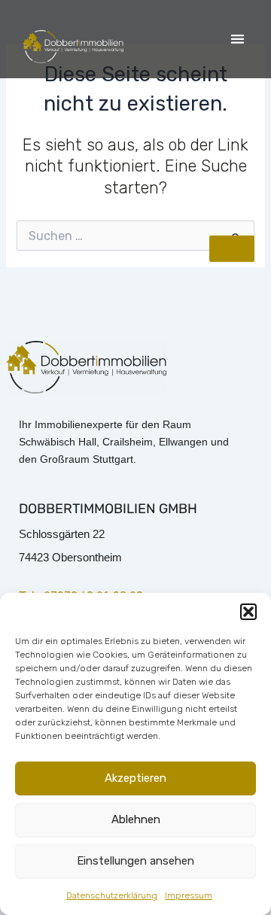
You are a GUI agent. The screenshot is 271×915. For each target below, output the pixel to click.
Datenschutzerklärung (111, 895)
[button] (248, 611)
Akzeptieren (135, 778)
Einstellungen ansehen (135, 861)
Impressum (188, 895)
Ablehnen (135, 819)
